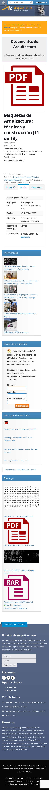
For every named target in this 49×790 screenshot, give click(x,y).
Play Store (12, 690)
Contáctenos (12, 784)
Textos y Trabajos (22, 25)
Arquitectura (24, 784)
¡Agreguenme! (9, 665)
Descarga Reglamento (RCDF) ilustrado (19, 545)
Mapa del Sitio (36, 784)
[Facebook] (4, 678)
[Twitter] (8, 678)
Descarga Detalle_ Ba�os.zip (15, 608)
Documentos (40, 3)
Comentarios (36, 187)
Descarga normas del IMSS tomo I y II (18, 602)
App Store (12, 687)
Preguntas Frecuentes (35, 778)
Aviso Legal (29, 781)
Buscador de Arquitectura (14, 778)
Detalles (23, 187)
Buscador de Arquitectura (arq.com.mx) (20, 470)
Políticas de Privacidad (13, 781)
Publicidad (40, 781)
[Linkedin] (13, 678)
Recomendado (11, 252)
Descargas (9, 478)
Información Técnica (12, 180)
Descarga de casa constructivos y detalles (20, 429)
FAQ (13, 716)
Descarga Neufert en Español (15, 461)
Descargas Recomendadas (17, 415)
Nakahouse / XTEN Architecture (16, 332)
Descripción (11, 187)
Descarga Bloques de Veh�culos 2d (18, 516)
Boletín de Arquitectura (15, 344)
